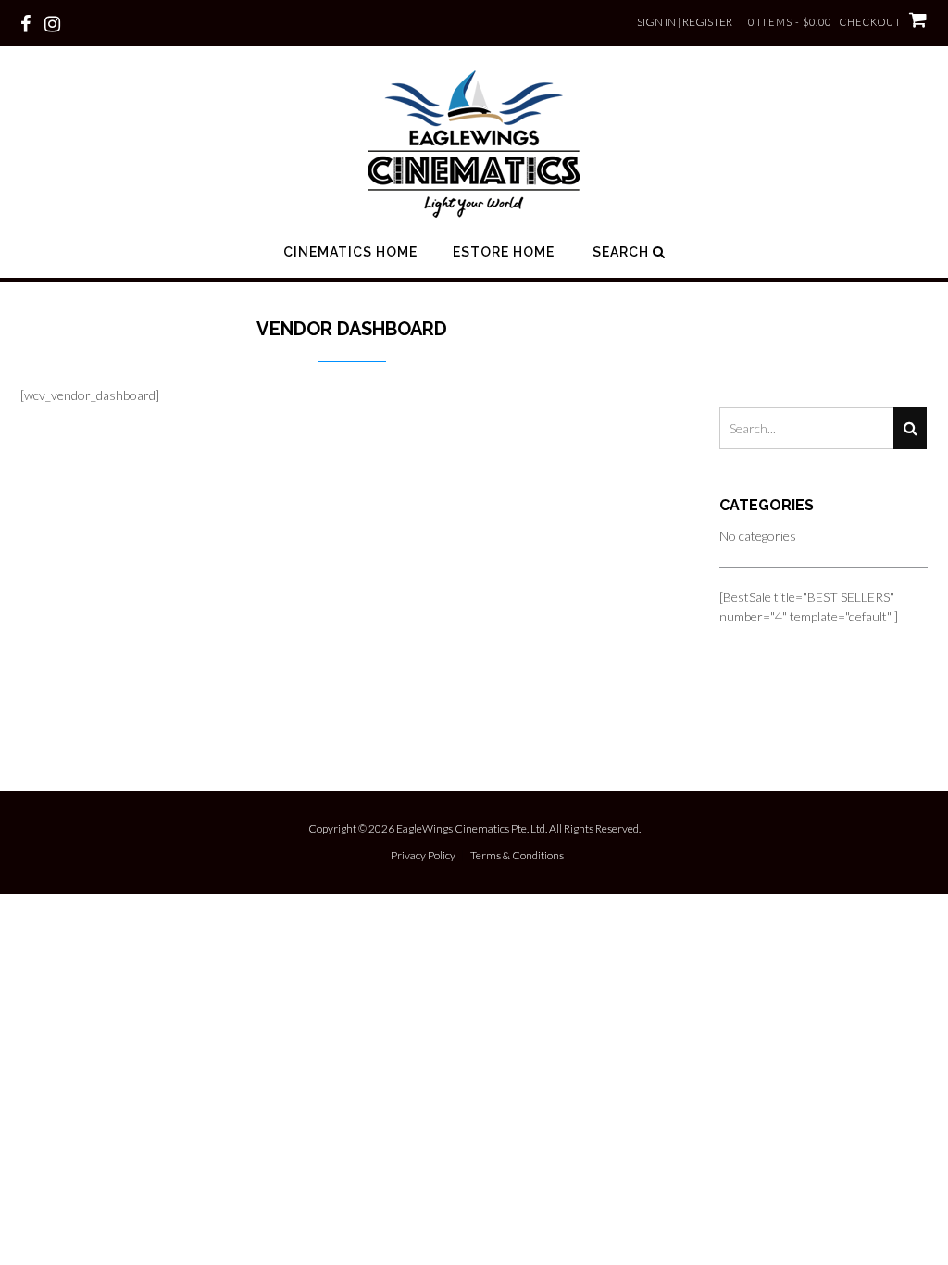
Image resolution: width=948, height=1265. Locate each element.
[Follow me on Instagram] (52, 22)
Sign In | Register (684, 22)
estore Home (504, 251)
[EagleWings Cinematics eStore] (474, 143)
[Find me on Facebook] (25, 22)
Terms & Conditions (517, 855)
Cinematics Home (350, 251)
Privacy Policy (423, 855)
